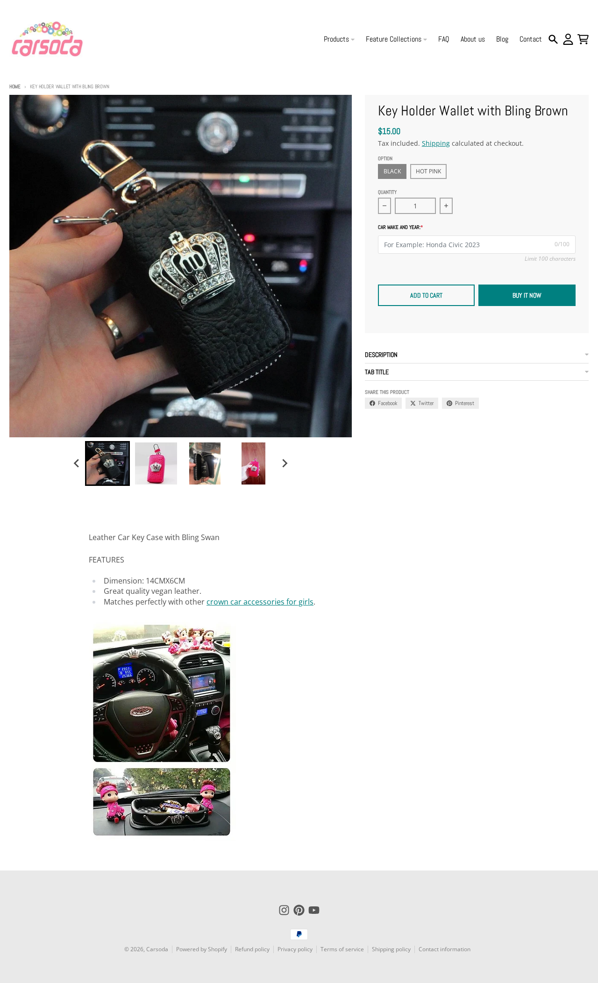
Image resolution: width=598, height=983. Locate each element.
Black (392, 171)
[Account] (568, 39)
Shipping (436, 143)
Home (15, 86)
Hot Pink (428, 171)
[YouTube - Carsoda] (314, 910)
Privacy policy (295, 949)
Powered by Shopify (201, 949)
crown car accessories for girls (259, 602)
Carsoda (157, 949)
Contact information (444, 949)
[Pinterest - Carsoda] (299, 910)
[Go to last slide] (76, 463)
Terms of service (342, 949)
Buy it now (527, 295)
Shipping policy (391, 949)
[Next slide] (284, 463)
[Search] (553, 39)
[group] (107, 463)
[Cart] (583, 39)
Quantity (387, 192)
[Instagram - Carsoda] (284, 910)
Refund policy (252, 949)
